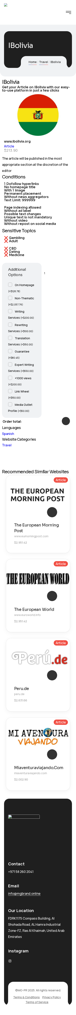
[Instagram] (10, 961)
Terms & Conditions (26, 997)
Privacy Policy (51, 997)
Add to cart (66, 421)
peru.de (19, 694)
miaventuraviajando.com (30, 773)
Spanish (8, 433)
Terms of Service (37, 1002)
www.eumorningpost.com (31, 536)
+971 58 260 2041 (20, 871)
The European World (34, 609)
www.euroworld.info (27, 615)
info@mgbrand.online (24, 893)
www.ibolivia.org (17, 141)
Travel (43, 62)
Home (33, 62)
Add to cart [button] (52, 512)
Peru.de (21, 688)
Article (9, 146)
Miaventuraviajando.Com (38, 767)
